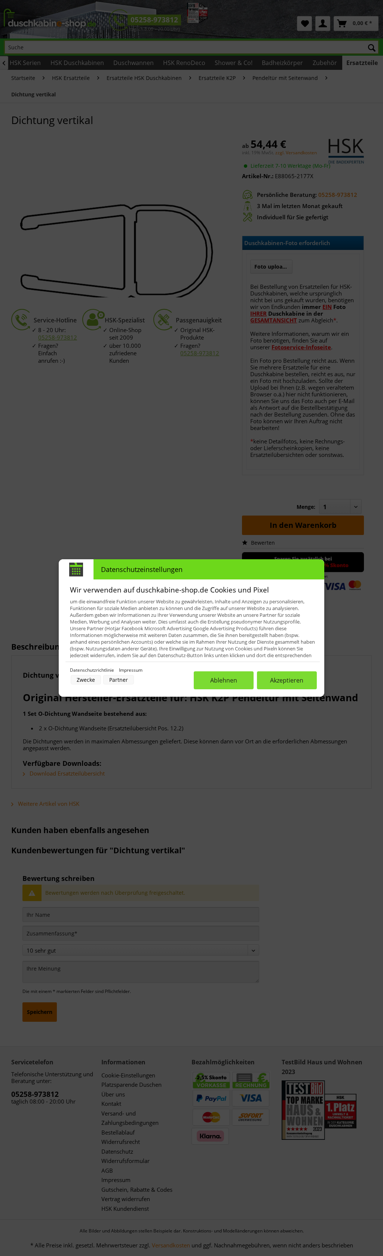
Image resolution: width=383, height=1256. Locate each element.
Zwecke (86, 679)
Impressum (131, 670)
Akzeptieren (286, 680)
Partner (118, 679)
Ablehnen (223, 680)
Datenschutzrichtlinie (92, 670)
